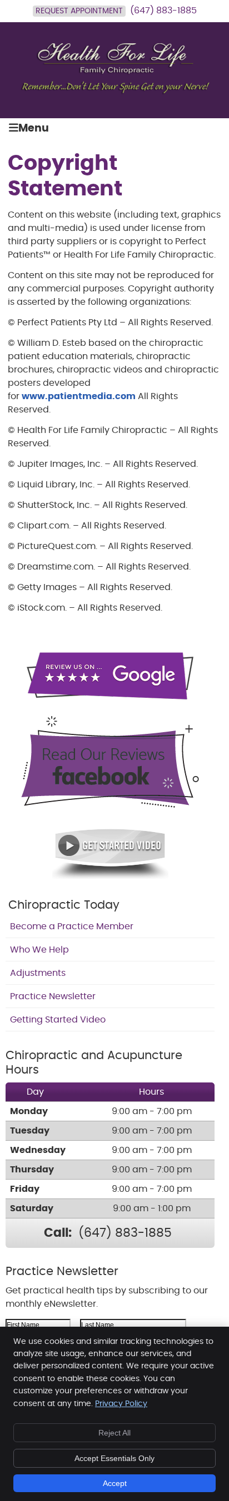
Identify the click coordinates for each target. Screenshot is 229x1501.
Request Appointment (79, 11)
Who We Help (39, 949)
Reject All (114, 1432)
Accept (115, 1483)
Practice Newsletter (53, 996)
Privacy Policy (121, 1404)
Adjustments (38, 973)
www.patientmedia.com (79, 396)
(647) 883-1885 (163, 10)
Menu (33, 128)
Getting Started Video (58, 1019)
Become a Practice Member (71, 926)
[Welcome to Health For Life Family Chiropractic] (114, 92)
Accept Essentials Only (114, 1458)
